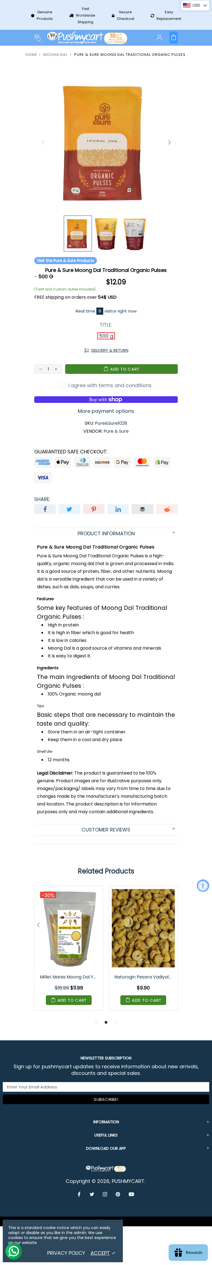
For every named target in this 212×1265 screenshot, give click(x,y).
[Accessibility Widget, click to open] (203, 885)
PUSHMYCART (87, 38)
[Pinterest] (118, 1194)
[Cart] (173, 38)
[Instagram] (105, 1194)
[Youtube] (131, 1194)
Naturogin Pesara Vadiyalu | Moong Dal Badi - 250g (143, 977)
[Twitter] (92, 1194)
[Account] (159, 38)
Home (31, 54)
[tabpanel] (68, 952)
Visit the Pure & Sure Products (65, 260)
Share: (42, 499)
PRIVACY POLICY (66, 1253)
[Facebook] (79, 1194)
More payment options (106, 411)
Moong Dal (55, 54)
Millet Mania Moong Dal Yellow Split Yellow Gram (69, 977)
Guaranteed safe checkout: (71, 451)
